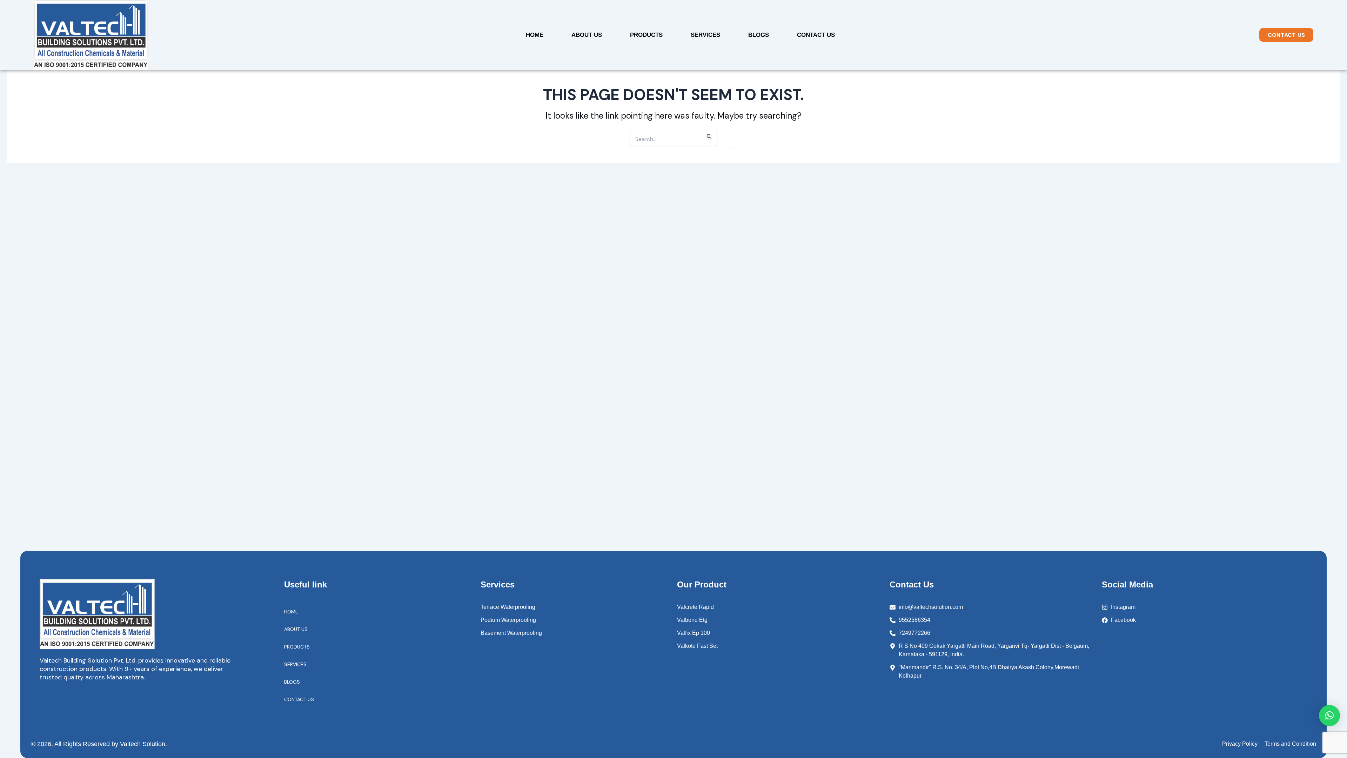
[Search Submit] (709, 135)
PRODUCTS (646, 35)
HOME (534, 35)
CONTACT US (816, 35)
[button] (1329, 715)
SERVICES (705, 35)
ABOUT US (586, 35)
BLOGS (758, 35)
